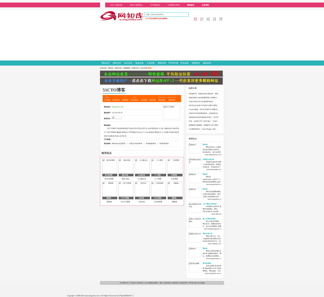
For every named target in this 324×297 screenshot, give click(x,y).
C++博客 (158, 179)
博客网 (109, 202)
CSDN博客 (158, 202)
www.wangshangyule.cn (212, 229)
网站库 (205, 144)
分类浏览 (151, 63)
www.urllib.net (216, 214)
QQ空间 (142, 202)
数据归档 (162, 63)
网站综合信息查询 (118, 143)
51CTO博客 (125, 202)
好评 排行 (202, 19)
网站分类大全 (207, 233)
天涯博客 (174, 179)
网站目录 (117, 63)
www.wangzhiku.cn (214, 199)
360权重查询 (164, 143)
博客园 (174, 202)
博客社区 (135, 68)
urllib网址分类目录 (210, 204)
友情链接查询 (151, 143)
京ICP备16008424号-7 (125, 296)
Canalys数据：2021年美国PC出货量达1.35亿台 (206, 109)
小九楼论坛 (141, 179)
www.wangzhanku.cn (213, 184)
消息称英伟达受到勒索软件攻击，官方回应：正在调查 (208, 117)
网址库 (205, 189)
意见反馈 (184, 63)
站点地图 (201, 283)
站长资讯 (128, 63)
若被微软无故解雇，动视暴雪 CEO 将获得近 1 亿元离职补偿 (211, 125)
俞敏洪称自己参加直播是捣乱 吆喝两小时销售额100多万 (209, 98)
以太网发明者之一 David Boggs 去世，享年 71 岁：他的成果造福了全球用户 (217, 129)
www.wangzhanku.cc (213, 258)
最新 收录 (195, 19)
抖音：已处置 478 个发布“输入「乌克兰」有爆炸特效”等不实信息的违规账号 (216, 121)
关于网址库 (124, 283)
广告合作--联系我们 (136, 283)
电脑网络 (127, 68)
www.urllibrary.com (214, 244)
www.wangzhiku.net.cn (213, 273)
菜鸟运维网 (207, 263)
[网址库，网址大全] (122, 21)
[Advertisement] (162, 41)
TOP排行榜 (173, 63)
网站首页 (106, 63)
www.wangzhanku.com (213, 155)
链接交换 (139, 63)
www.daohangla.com (213, 169)
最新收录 (207, 63)
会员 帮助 (208, 19)
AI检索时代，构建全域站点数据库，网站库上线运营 (208, 94)
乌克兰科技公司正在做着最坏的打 (201, 101)
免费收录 (196, 63)
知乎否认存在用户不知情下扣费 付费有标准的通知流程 (209, 105)
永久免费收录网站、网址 (154, 283)
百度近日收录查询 (135, 143)
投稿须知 (167, 283)
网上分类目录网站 (209, 219)
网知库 (110, 68)
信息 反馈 (214, 19)
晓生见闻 (125, 179)
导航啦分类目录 (208, 159)
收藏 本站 (220, 19)
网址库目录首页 (102, 5)
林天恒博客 (109, 179)
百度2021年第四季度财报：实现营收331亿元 (205, 113)
